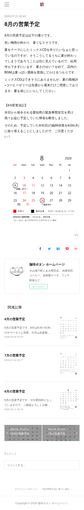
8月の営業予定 (14, 319)
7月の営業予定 (14, 355)
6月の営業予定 (14, 391)
